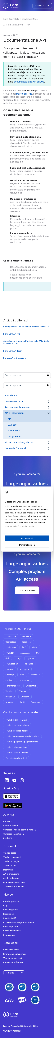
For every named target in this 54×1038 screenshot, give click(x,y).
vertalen (9, 691)
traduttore (11, 636)
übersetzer (11, 642)
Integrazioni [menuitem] (14, 436)
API (28, 24)
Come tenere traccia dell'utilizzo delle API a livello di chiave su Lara (26, 342)
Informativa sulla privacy (14, 954)
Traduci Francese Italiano (17, 725)
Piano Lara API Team (12, 351)
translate (26, 636)
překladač (28, 664)
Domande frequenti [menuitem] (15, 448)
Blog (5, 905)
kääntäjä (10, 674)
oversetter (31, 686)
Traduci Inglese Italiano (16, 720)
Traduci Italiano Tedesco (17, 752)
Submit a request (42, 6)
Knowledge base (11, 901)
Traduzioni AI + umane (13, 886)
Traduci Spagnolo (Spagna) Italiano (22, 741)
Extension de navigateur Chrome (18, 922)
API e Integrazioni (13, 24)
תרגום (22, 674)
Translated (16, 1026)
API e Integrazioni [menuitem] (14, 413)
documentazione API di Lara (29, 81)
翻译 (38, 653)
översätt (25, 697)
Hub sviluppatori (10, 926)
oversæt (10, 669)
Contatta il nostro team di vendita (19, 830)
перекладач (35, 702)
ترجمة (18, 658)
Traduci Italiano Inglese (16, 747)
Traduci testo (9, 853)
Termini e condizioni (12, 958)
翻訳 (24, 647)
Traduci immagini (11, 861)
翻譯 (7, 658)
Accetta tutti (27, 538)
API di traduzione (11, 874)
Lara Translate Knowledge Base (20, 19)
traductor (26, 642)
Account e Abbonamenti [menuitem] (18, 407)
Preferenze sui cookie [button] (13, 962)
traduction (11, 647)
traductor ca (12, 664)
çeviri (22, 702)
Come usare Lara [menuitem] (14, 401)
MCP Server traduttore (14, 882)
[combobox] (24, 375)
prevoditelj (35, 674)
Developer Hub (24, 93)
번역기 (35, 647)
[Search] (48, 375)
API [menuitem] (9, 419)
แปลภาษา (10, 702)
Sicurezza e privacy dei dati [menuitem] (19, 442)
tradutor (10, 653)
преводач (30, 658)
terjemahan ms (13, 686)
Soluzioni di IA (9, 918)
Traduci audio (9, 865)
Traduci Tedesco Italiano (17, 731)
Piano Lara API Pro (11, 334)
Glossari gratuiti (10, 909)
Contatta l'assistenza (13, 834)
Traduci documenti (12, 857)
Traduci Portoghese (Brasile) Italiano (22, 736)
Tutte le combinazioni (16, 758)
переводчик (25, 653)
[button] (48, 401)
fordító (9, 680)
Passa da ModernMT (13, 930)
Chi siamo (7, 821)
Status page (9, 935)
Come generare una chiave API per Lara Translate (26, 326)
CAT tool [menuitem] (12, 424)
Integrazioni (8, 914)
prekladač (10, 697)
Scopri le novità (10, 825)
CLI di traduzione (11, 878)
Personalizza (25, 545)
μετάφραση (24, 669)
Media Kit (7, 838)
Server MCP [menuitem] (14, 430)
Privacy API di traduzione (14, 358)
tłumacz (23, 691)
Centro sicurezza (11, 949)
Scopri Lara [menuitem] (11, 395)
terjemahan (24, 680)
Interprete (8, 870)
